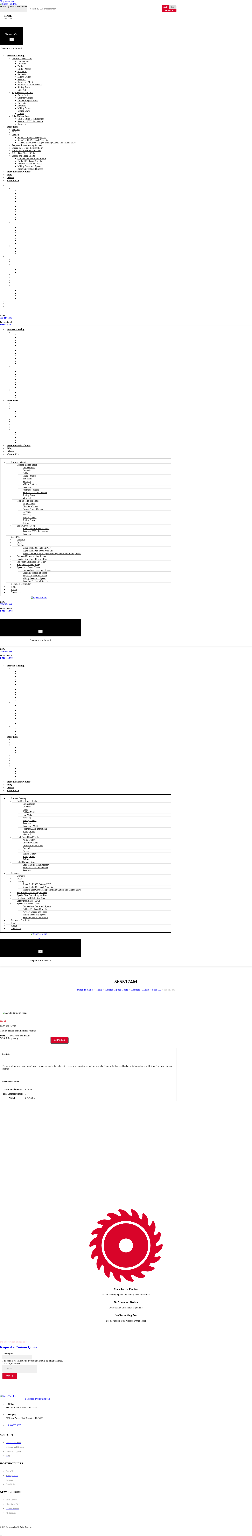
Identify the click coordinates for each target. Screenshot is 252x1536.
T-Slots (21, 113)
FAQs (14, 132)
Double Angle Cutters (28, 100)
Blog (12, 303)
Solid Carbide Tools (21, 116)
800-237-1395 (6, 318)
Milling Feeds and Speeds (29, 166)
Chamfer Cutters (25, 98)
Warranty (16, 129)
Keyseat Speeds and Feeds (30, 163)
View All (22, 90)
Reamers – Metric (26, 82)
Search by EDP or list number (13, 6)
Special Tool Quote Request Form (27, 148)
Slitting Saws (24, 87)
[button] (11, 39)
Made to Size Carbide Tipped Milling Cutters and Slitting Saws (47, 142)
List (172, 7)
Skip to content (7, 1)
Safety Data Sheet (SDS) (23, 153)
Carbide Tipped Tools (22, 58)
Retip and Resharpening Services (27, 145)
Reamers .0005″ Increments (30, 121)
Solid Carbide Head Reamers (31, 118)
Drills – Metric (24, 69)
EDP (165, 7)
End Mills (22, 71)
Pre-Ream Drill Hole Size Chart (26, 150)
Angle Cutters (24, 95)
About (13, 306)
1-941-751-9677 (6, 324)
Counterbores (24, 61)
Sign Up (9, 1376)
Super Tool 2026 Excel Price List (33, 140)
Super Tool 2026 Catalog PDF (32, 137)
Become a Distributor (18, 171)
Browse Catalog (15, 55)
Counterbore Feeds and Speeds (32, 158)
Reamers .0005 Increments (30, 84)
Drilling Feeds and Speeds (30, 161)
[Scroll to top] (1, 1535)
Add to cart (59, 1040)
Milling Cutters (24, 77)
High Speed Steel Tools (22, 92)
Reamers (22, 79)
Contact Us (13, 180)
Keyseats (22, 74)
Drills (20, 66)
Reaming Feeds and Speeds (35, 298)
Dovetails (22, 63)
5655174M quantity (9, 1038)
